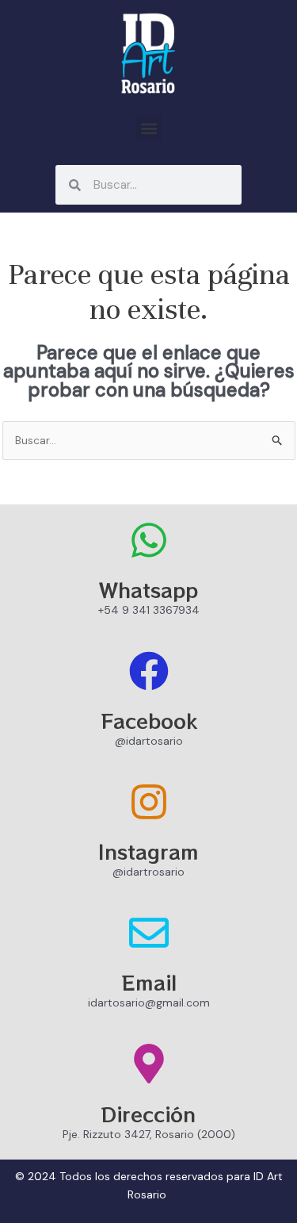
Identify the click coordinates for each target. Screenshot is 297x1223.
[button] (148, 128)
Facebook (149, 720)
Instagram (148, 851)
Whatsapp (148, 589)
